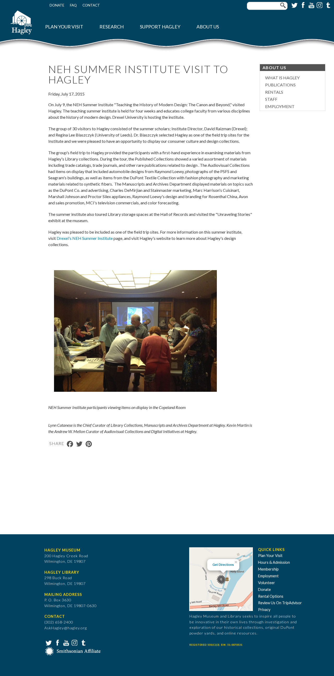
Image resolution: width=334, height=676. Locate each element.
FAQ (73, 5)
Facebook (302, 5)
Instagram (319, 5)
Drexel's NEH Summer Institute (85, 238)
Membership (268, 569)
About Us (207, 27)
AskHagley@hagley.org (65, 628)
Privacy (264, 609)
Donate (57, 5)
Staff (271, 99)
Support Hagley (160, 27)
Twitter (294, 5)
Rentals (274, 92)
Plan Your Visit (64, 27)
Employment (280, 106)
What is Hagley (282, 77)
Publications (280, 84)
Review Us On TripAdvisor (280, 603)
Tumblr (327, 5)
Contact (91, 5)
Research (111, 27)
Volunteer (266, 582)
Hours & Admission (274, 562)
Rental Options (270, 596)
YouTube (311, 5)
